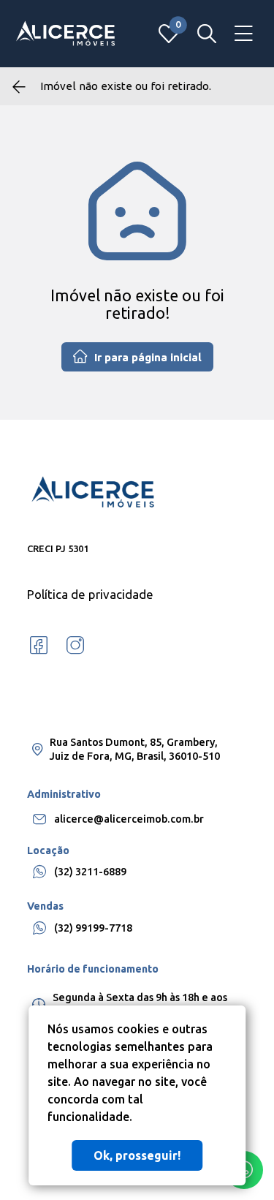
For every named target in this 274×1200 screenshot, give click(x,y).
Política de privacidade (90, 594)
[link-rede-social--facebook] (38, 645)
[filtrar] (206, 33)
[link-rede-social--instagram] (75, 645)
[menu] (244, 34)
